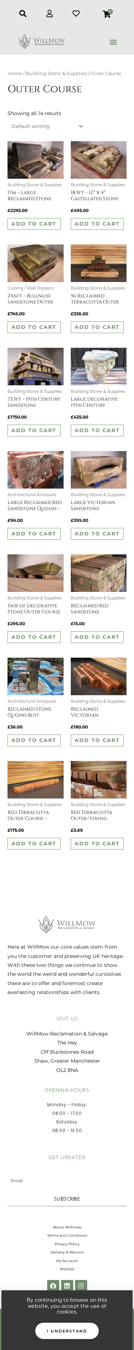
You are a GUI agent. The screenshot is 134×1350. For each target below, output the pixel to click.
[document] (67, 675)
